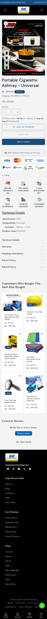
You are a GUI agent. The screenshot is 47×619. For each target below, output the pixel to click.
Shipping (6, 95)
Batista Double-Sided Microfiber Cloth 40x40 (12, 356)
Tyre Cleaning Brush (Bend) (10, 401)
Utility (7, 579)
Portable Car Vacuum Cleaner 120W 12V (33, 399)
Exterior (8, 556)
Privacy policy (20, 603)
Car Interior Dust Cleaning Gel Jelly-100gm (12, 317)
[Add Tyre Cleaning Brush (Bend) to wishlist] (20, 376)
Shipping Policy (12, 522)
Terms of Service (12, 536)
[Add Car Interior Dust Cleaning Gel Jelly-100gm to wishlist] (20, 296)
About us (9, 484)
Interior (8, 561)
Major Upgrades (12, 570)
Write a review (23, 433)
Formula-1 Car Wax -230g (34, 313)
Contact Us (9, 493)
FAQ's (7, 497)
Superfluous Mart (22, 599)
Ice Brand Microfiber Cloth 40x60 (33, 359)
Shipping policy (10, 607)
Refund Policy (11, 527)
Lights (7, 565)
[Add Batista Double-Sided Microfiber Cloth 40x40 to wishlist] (20, 334)
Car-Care (9, 551)
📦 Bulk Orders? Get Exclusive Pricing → (23, 152)
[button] (5, 10)
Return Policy (10, 531)
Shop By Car (10, 584)
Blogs (7, 488)
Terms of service (33, 603)
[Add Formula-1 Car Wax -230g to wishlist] (42, 296)
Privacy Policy (11, 517)
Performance (10, 575)
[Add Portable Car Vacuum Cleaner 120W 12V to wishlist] (42, 376)
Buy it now (23, 142)
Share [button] (7, 175)
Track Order (10, 502)
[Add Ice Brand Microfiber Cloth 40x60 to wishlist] (42, 334)
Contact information (25, 607)
